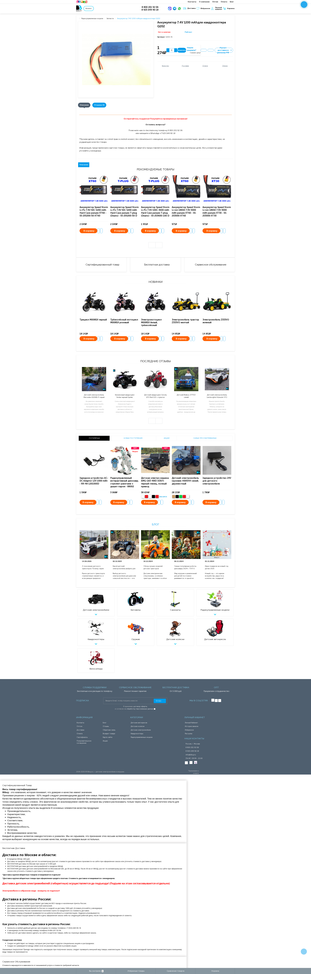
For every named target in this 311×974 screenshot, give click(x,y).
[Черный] (153, 496)
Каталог (89, 8)
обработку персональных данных (140, 709)
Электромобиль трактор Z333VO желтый (185, 321)
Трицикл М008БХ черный (93, 319)
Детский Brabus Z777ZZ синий (186, 396)
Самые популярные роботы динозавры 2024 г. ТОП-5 (185, 567)
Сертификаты (82, 737)
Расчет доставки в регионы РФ (224, 50)
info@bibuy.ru (191, 755)
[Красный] (184, 496)
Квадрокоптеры (137, 734)
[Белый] (143, 496)
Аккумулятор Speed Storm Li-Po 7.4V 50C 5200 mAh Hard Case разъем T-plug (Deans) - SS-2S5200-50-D (124, 211)
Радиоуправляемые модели (141, 737)
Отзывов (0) (99, 105)
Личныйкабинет (218, 8)
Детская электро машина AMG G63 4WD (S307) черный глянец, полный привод (155, 482)
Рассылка (188, 734)
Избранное (205, 8)
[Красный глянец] (146, 496)
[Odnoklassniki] (216, 700)
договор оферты (140, 706)
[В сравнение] (211, 50)
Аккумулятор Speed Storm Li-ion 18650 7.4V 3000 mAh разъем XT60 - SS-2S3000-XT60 (186, 211)
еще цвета (163, 496)
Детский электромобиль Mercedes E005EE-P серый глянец (93, 396)
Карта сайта (107, 737)
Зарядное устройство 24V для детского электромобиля (217, 481)
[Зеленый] (180, 496)
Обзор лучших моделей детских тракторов (153, 567)
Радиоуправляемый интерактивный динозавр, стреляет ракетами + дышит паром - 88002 (124, 482)
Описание (84, 105)
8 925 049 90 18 (192, 751)
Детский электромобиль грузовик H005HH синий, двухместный (185, 481)
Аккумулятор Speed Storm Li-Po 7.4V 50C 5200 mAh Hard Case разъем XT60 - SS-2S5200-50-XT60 (94, 211)
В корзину (88, 231)
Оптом (215, 2)
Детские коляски (137, 726)
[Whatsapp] (179, 8)
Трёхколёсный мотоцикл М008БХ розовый (124, 321)
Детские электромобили (141, 730)
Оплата (224, 2)
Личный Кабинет (191, 723)
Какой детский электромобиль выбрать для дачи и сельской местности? (124, 567)
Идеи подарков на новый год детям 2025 (216, 567)
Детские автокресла (139, 723)
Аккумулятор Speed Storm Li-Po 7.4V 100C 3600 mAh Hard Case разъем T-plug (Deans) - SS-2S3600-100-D (155, 211)
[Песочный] (173, 496)
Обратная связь (109, 730)
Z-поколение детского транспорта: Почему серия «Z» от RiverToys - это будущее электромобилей (93, 567)
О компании (204, 2)
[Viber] (195, 762)
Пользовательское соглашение (84, 742)
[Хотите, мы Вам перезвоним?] (304, 4)
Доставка (191, 8)
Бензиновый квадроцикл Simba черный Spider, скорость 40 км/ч (124, 396)
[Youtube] (219, 700)
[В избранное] (204, 50)
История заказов (191, 726)
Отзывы (106, 726)
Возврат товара (109, 734)
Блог (232, 2)
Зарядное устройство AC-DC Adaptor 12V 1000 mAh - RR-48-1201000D (94, 481)
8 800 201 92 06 (192, 747)
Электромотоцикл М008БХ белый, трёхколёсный (151, 322)
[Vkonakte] (212, 700)
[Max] (170, 8)
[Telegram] (175, 8)
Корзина (230, 8)
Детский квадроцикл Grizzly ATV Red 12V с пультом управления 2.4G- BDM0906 (155, 396)
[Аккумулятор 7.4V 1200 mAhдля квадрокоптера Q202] (116, 59)
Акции (105, 741)
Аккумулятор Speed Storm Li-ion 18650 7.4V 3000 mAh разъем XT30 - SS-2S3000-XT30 (217, 211)
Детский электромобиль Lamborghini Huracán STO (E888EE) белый (217, 396)
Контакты (192, 2)
